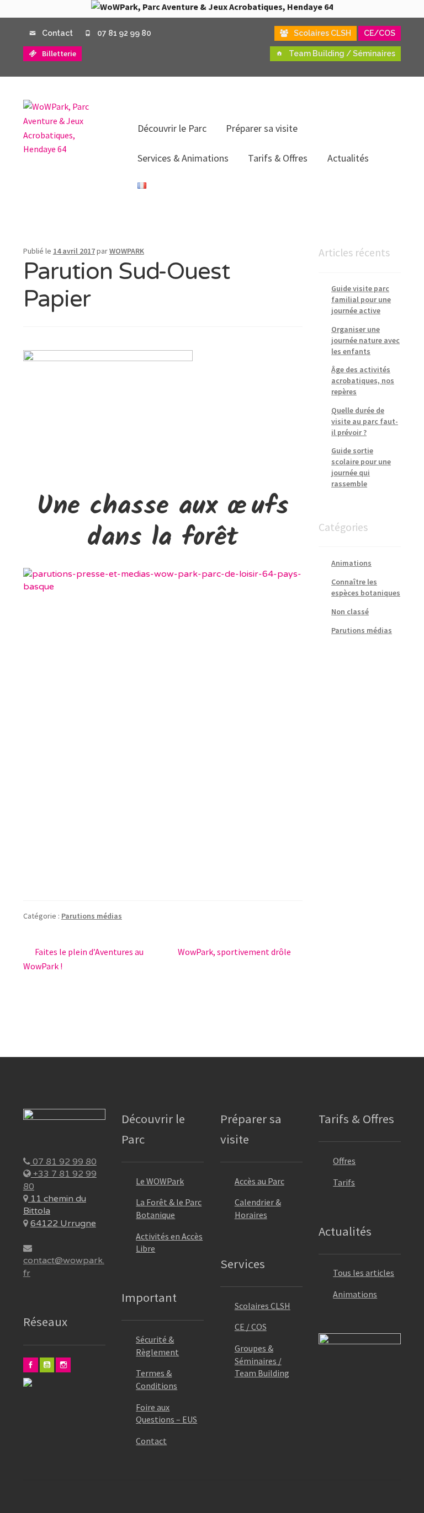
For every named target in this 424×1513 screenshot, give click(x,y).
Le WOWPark (160, 1181)
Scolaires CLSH (262, 1305)
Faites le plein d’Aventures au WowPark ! (83, 959)
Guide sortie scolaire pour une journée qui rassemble (361, 467)
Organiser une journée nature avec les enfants (365, 340)
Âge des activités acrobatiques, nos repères (362, 380)
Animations (351, 563)
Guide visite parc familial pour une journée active (361, 299)
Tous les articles (363, 1272)
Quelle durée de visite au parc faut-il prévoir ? (364, 421)
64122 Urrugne (63, 1223)
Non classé (350, 611)
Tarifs (344, 1182)
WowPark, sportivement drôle (234, 952)
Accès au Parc (259, 1181)
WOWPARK (126, 251)
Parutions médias (91, 916)
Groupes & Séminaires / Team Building (262, 1360)
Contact (151, 1440)
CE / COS (251, 1326)
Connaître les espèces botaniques (365, 587)
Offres (344, 1160)
